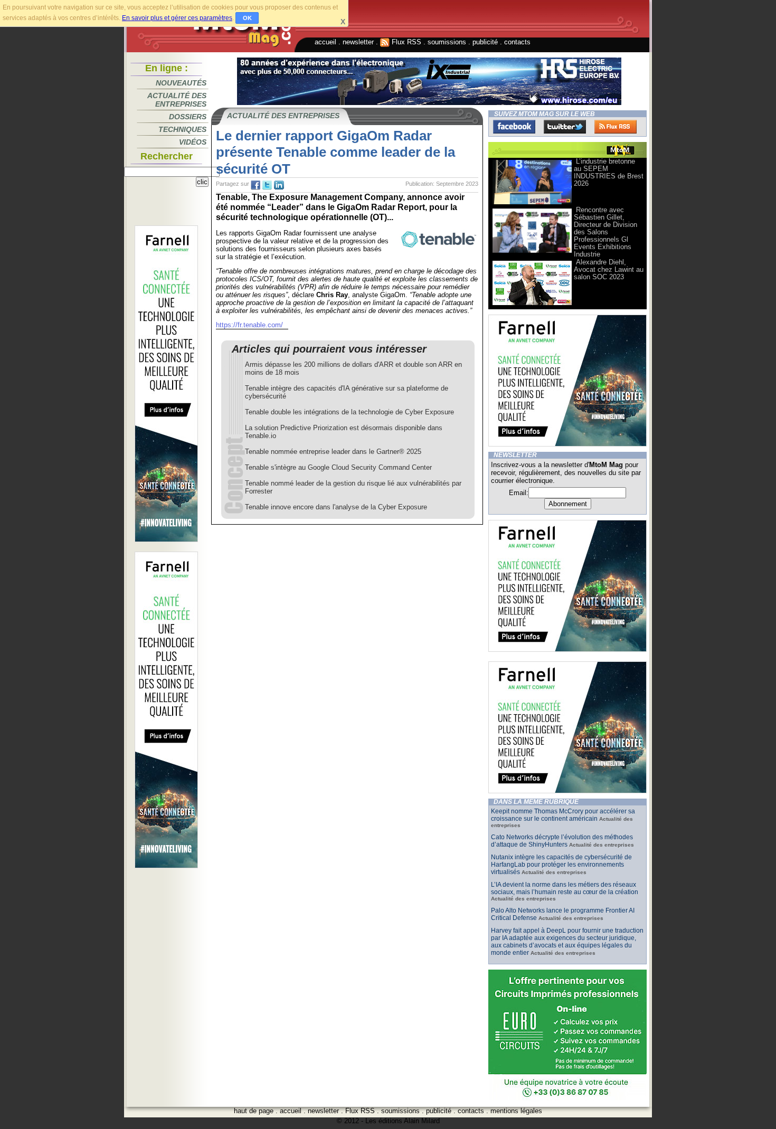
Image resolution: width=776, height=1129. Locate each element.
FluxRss (615, 127)
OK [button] (247, 18)
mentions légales (516, 1111)
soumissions (447, 42)
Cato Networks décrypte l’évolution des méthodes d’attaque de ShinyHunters (562, 840)
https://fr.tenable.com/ (249, 325)
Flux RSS (405, 42)
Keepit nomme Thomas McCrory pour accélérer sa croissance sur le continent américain (563, 815)
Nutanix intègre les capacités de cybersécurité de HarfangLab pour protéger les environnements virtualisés (561, 864)
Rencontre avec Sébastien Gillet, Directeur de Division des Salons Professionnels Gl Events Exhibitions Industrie (605, 232)
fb (255, 185)
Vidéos (192, 142)
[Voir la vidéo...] (532, 203)
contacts (517, 42)
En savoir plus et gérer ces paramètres (177, 18)
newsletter (358, 42)
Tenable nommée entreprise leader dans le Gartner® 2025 (333, 452)
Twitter (565, 127)
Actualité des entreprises (176, 99)
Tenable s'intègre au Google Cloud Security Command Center (338, 467)
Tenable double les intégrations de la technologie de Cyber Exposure (349, 412)
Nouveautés (181, 83)
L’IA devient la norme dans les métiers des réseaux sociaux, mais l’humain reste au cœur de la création (564, 888)
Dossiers (187, 116)
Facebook (514, 127)
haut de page (253, 1111)
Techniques (182, 129)
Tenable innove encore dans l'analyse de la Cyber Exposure (336, 507)
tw (267, 185)
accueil (325, 42)
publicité (485, 42)
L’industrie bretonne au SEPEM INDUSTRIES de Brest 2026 (608, 172)
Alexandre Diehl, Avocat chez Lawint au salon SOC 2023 (608, 269)
